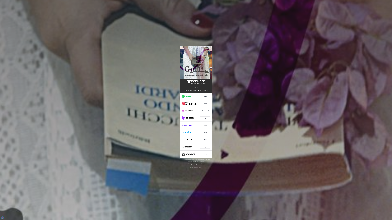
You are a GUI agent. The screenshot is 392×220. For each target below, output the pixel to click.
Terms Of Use (199, 161)
